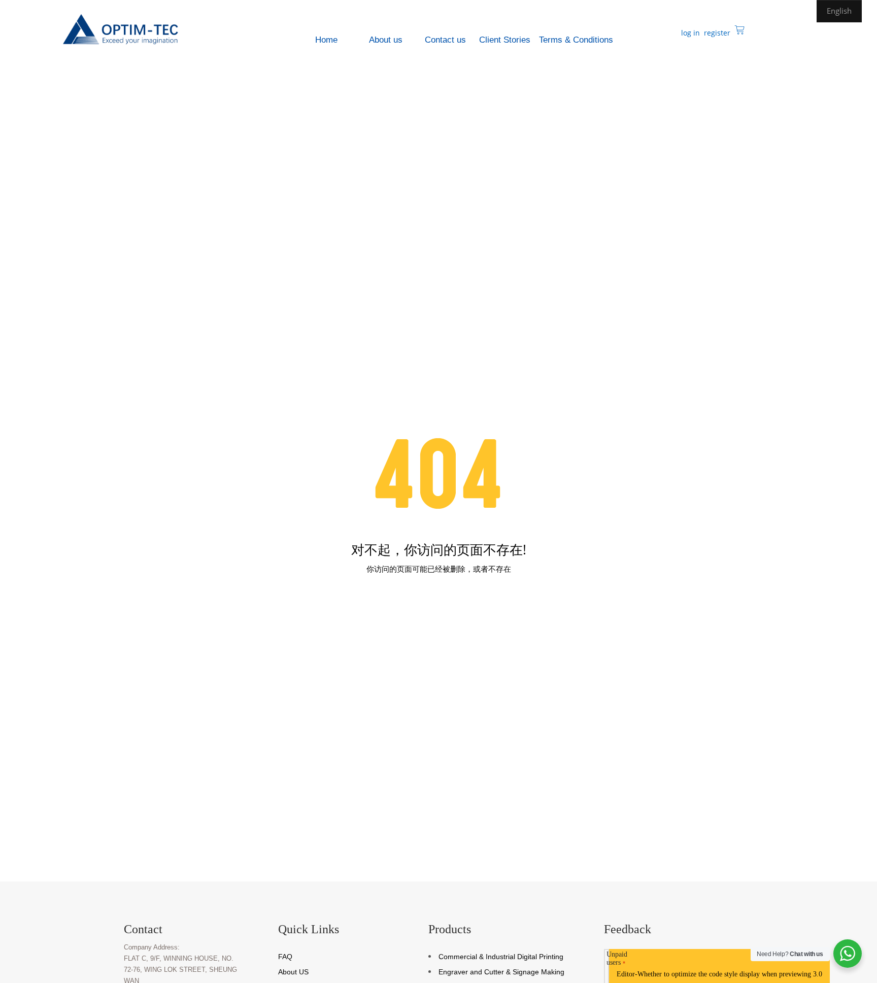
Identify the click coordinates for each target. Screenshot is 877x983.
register (716, 33)
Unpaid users (616, 958)
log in (689, 33)
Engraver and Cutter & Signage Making (501, 972)
